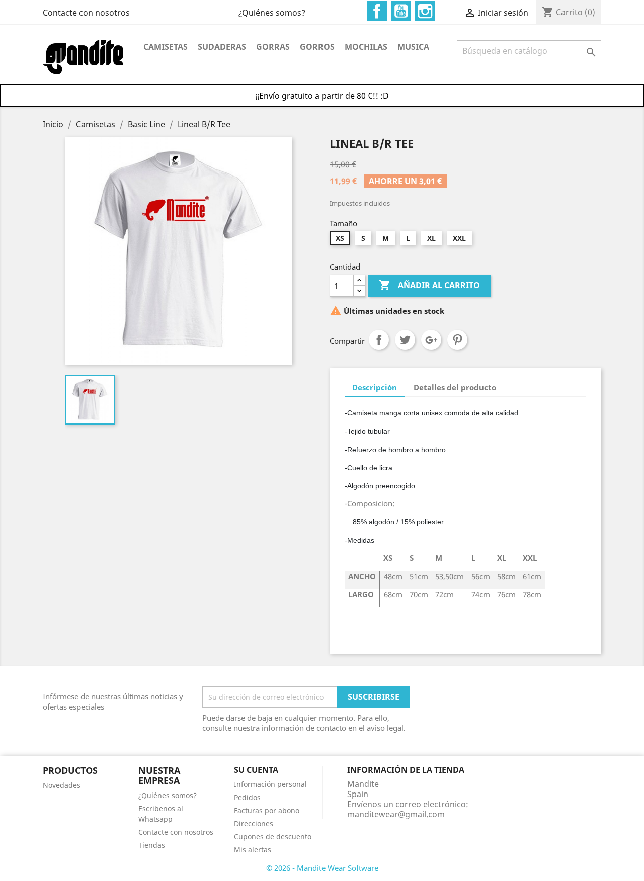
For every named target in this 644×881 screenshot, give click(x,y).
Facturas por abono (266, 810)
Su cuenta (256, 769)
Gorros (317, 46)
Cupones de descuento (272, 836)
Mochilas (366, 46)
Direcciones (253, 823)
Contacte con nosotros (86, 12)
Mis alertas (252, 849)
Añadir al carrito (429, 285)
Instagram (425, 11)
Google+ (431, 340)
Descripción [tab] (374, 387)
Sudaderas (222, 46)
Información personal (270, 784)
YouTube (401, 11)
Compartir (379, 340)
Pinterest (457, 340)
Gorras (273, 46)
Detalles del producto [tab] (455, 387)
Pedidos (247, 797)
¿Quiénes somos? (271, 12)
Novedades (61, 785)
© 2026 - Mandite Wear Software (322, 868)
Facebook (377, 11)
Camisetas (165, 46)
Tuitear (405, 340)
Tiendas (151, 845)
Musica (413, 46)
